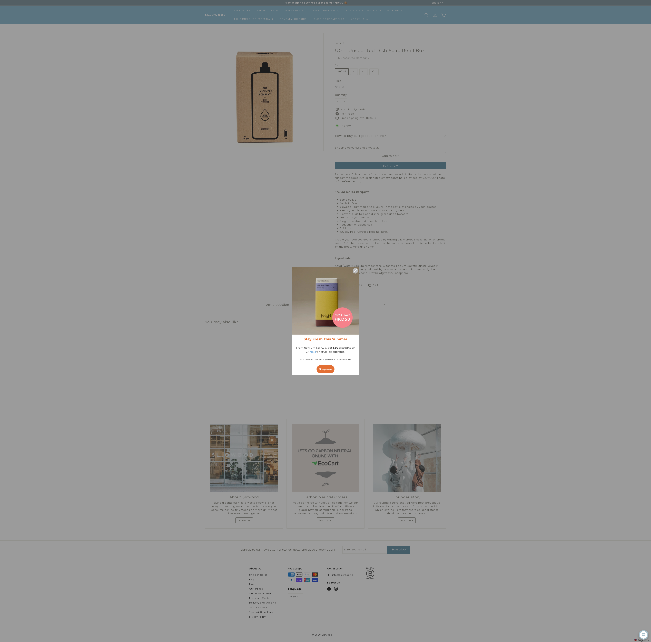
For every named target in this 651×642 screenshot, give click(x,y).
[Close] (355, 271)
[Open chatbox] (643, 635)
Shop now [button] (325, 369)
